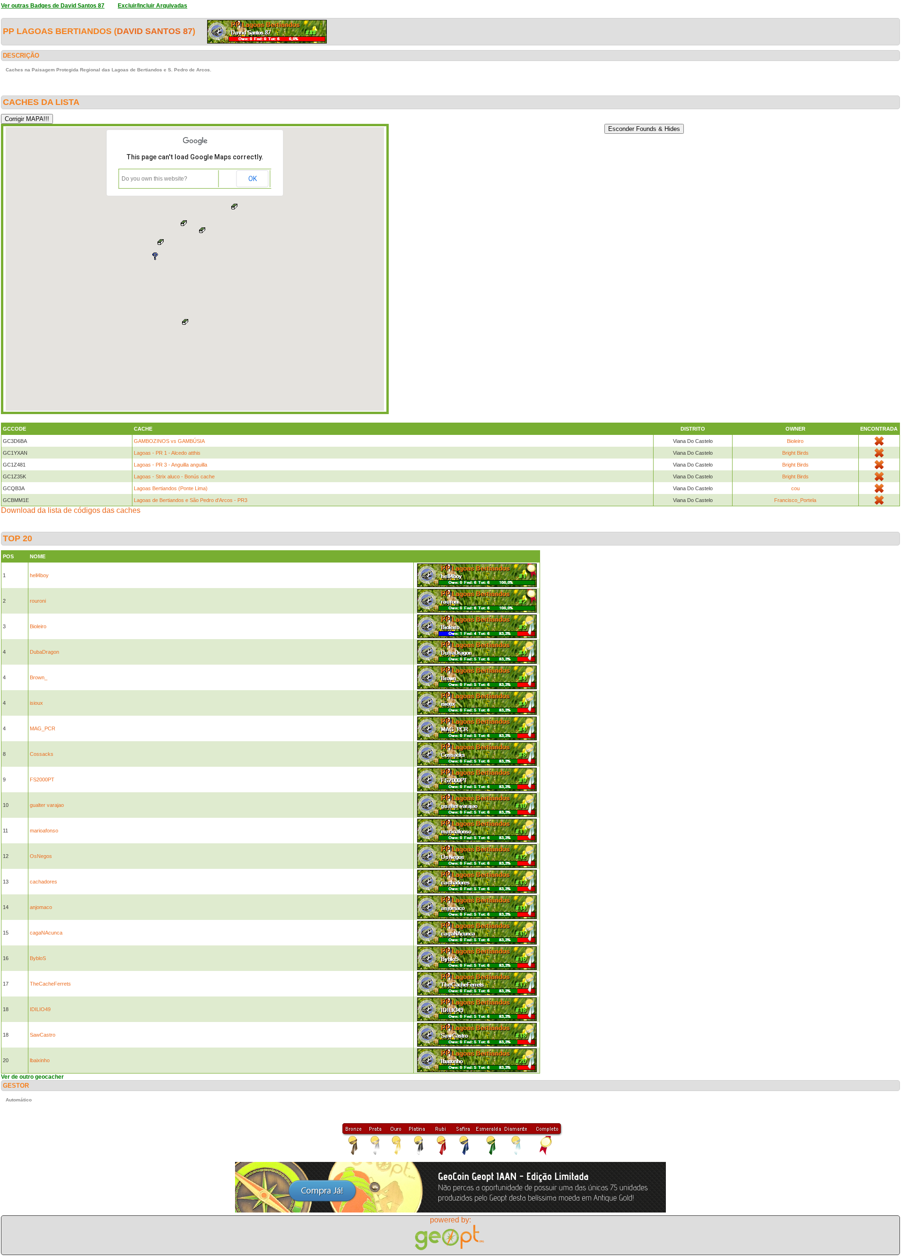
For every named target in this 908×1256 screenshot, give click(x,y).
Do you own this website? (154, 178)
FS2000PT (42, 779)
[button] (185, 322)
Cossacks (41, 754)
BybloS (38, 958)
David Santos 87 (154, 31)
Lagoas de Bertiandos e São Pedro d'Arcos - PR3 (190, 500)
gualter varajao (47, 805)
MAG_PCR (42, 728)
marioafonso (44, 830)
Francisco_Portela (795, 500)
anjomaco (41, 907)
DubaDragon (44, 652)
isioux (36, 703)
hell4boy (39, 575)
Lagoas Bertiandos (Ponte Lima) (171, 488)
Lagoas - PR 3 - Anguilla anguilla (170, 465)
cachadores (43, 881)
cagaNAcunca (46, 933)
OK (252, 178)
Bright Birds (795, 453)
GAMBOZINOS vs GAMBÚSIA (169, 441)
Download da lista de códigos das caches (70, 510)
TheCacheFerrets (50, 984)
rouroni (38, 601)
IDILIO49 (40, 1009)
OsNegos (41, 856)
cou (795, 488)
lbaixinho (40, 1060)
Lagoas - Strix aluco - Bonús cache (174, 476)
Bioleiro (795, 441)
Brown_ (38, 677)
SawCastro (42, 1035)
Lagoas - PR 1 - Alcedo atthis (167, 453)
